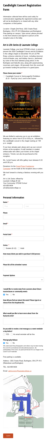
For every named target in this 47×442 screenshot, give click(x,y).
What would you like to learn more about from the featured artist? (20, 314)
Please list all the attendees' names (15, 264)
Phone (5, 213)
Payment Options (9, 275)
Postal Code (10, 234)
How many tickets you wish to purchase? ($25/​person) (21, 254)
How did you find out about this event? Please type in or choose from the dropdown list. (22, 301)
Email (8, 223)
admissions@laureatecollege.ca (19, 371)
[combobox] (23, 258)
